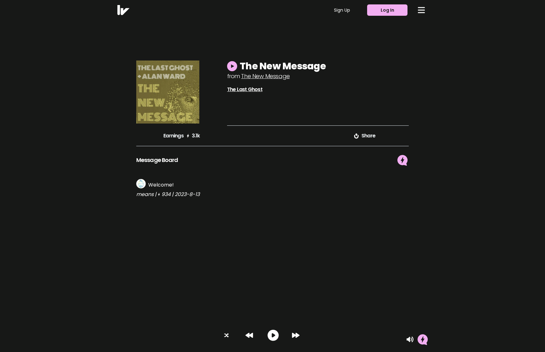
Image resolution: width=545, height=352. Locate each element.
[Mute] (410, 339)
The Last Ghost (244, 89)
